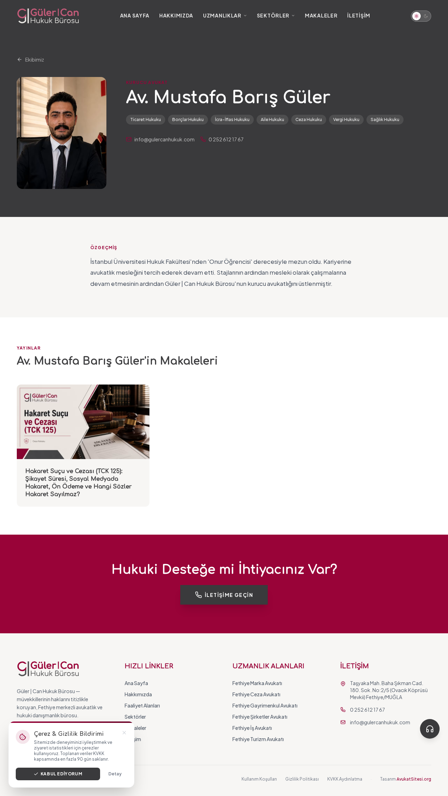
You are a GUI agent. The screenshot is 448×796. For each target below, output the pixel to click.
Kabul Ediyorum (61, 773)
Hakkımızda (176, 15)
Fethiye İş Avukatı (252, 728)
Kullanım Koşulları (259, 779)
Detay (114, 773)
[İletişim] (430, 729)
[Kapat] (124, 732)
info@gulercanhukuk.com (164, 139)
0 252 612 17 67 (226, 139)
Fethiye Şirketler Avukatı (259, 716)
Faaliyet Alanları (142, 705)
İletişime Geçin (229, 595)
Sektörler (273, 15)
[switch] (421, 16)
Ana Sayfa (134, 15)
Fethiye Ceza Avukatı (256, 694)
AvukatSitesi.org (414, 779)
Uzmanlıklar (222, 15)
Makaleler (321, 15)
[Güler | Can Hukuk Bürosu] (48, 16)
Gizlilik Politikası (302, 779)
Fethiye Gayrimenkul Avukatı (265, 705)
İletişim (358, 15)
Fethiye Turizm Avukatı (258, 739)
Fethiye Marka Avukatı (257, 683)
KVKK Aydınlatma (344, 779)
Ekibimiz (34, 59)
